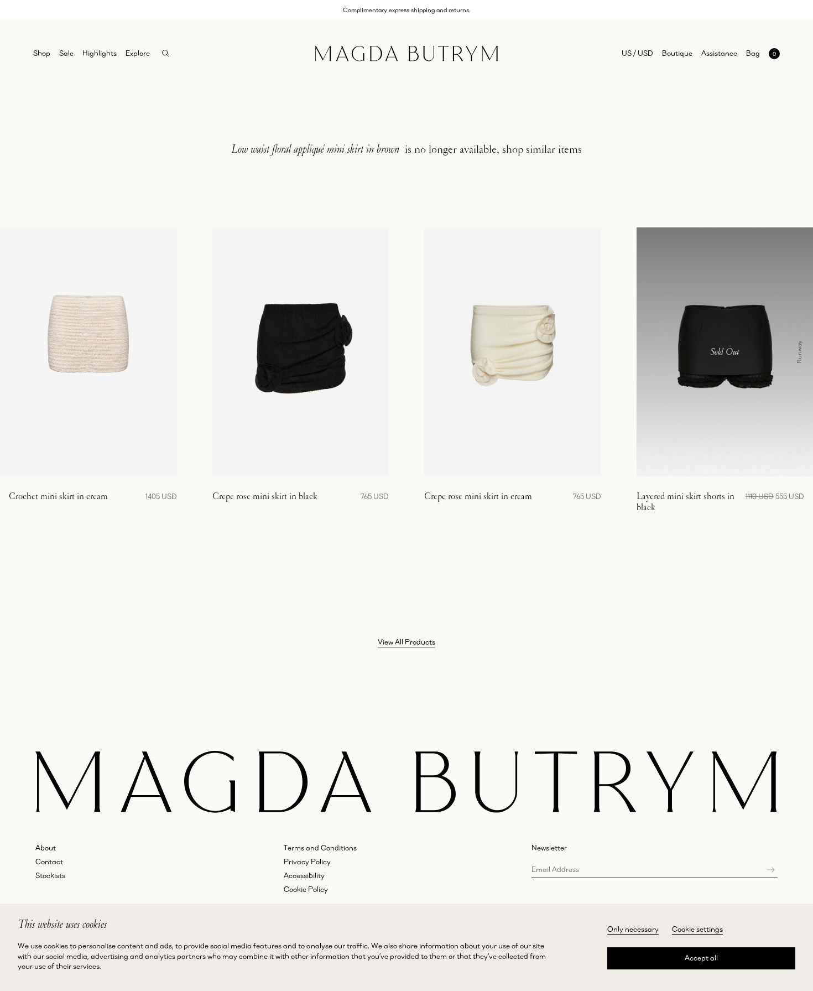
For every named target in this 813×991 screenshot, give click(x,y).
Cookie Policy (306, 889)
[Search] (165, 53)
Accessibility (304, 875)
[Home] (406, 53)
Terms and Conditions (320, 847)
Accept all (701, 957)
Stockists (50, 875)
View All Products (406, 641)
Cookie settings (697, 929)
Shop (41, 53)
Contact (49, 861)
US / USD (637, 53)
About (45, 847)
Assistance (719, 53)
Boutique (677, 53)
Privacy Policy (307, 861)
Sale (66, 53)
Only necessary (633, 929)
